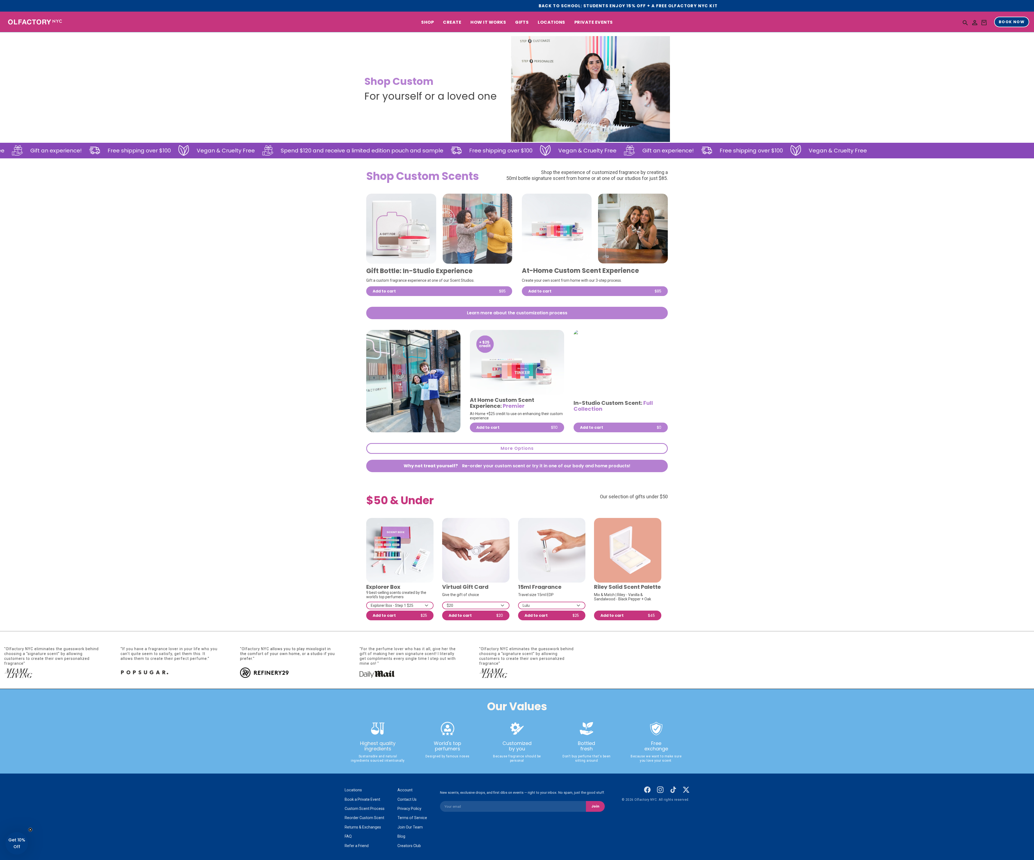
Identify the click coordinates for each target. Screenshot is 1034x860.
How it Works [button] (488, 22)
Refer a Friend (357, 846)
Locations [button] (551, 22)
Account (405, 790)
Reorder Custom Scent (364, 818)
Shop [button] (427, 22)
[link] (401, 229)
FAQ (348, 836)
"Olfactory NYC (329, 649)
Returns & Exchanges (363, 827)
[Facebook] (647, 789)
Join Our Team (410, 827)
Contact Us (407, 799)
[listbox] (400, 605)
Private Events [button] (593, 22)
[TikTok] (673, 789)
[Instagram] (660, 789)
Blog (401, 836)
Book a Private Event (362, 799)
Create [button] (452, 22)
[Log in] (975, 22)
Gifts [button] (522, 22)
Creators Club (409, 846)
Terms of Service (412, 818)
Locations (353, 790)
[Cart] (984, 23)
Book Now (1012, 22)
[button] (965, 22)
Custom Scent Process (365, 808)
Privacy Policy (409, 808)
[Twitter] (686, 789)
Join (595, 806)
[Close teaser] (30, 830)
